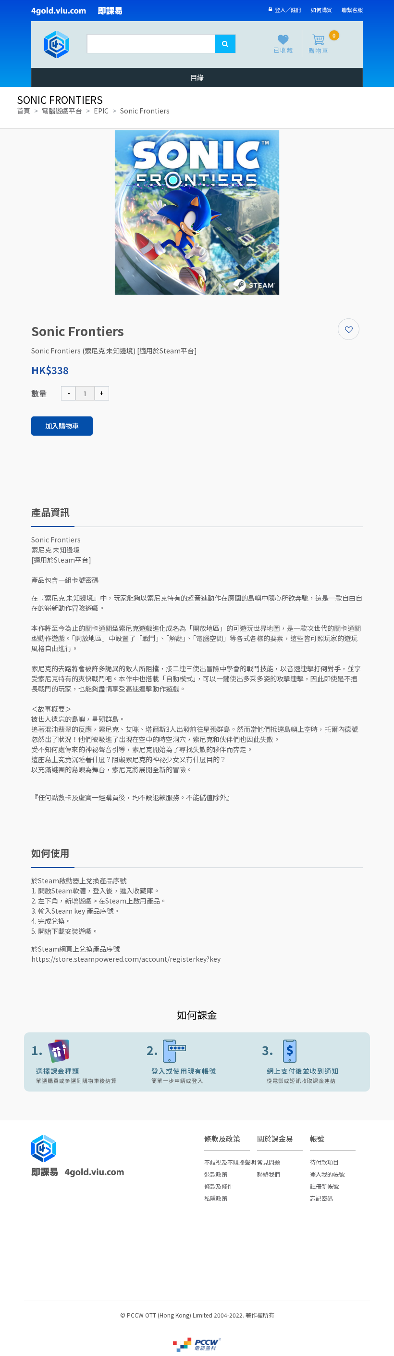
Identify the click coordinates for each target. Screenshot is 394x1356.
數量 (39, 393)
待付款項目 (324, 1162)
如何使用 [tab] (50, 853)
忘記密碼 (321, 1198)
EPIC (101, 110)
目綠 (197, 77)
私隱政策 (215, 1198)
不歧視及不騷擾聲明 (230, 1162)
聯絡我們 (268, 1174)
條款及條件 (218, 1186)
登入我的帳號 (327, 1174)
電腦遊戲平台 (62, 110)
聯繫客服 (352, 9)
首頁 (23, 110)
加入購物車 (62, 425)
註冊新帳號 (324, 1186)
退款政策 (215, 1174)
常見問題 (268, 1162)
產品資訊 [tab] (50, 512)
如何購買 (321, 9)
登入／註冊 (286, 9)
